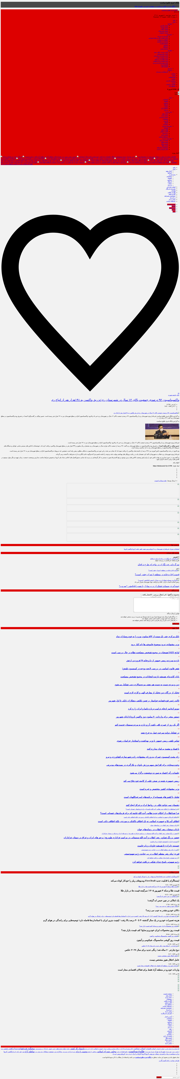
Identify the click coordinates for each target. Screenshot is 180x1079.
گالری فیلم (164, 129)
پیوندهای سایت (163, 137)
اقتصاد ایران (164, 65)
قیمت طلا (165, 145)
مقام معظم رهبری (39, 1051)
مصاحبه (165, 124)
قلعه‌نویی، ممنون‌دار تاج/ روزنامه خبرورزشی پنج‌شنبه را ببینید (134, 158)
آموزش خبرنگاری (166, 1013)
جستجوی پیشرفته (162, 147)
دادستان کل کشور (77, 1049)
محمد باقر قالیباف (71, 1051)
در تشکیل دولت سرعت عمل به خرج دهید (160, 733)
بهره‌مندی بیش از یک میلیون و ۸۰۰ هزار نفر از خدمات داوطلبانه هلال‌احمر (61, 162)
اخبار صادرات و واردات (161, 56)
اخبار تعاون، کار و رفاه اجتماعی (158, 38)
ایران (121, 1049)
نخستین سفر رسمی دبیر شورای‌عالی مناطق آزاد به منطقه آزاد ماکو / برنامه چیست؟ (51, 157)
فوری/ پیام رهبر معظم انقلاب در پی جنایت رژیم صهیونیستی (151, 854)
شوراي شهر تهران (149, 1052)
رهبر (170, 1029)
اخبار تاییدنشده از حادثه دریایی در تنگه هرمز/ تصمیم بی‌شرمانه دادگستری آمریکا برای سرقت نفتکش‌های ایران (80, 158)
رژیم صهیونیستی (39, 1049)
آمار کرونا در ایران (162, 149)
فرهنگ (170, 70)
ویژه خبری (168, 112)
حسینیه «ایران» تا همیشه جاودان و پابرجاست (158, 846)
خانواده (166, 45)
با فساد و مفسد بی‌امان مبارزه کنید (163, 749)
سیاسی (173, 73)
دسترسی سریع (167, 126)
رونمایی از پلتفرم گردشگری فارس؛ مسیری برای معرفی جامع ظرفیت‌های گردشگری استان (119, 160)
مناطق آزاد (172, 86)
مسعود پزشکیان (48, 1052)
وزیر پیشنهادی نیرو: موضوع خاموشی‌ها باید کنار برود (155, 644)
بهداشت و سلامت (162, 41)
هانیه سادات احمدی (160, 481)
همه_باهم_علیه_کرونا (139, 549)
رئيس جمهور (52, 1049)
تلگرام (174, 206)
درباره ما (165, 133)
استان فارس (164, 25)
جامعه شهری (164, 43)
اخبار (174, 22)
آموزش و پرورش (162, 36)
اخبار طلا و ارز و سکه (161, 59)
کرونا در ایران (136, 1054)
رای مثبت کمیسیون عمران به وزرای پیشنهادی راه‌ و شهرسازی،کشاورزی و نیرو (142, 757)
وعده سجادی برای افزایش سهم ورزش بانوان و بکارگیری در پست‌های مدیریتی (142, 765)
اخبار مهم (165, 113)
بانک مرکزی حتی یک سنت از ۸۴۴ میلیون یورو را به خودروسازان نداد (147, 636)
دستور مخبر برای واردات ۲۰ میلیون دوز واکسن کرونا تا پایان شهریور (147, 717)
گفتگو (166, 122)
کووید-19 (115, 1054)
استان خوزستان (163, 31)
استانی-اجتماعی (160, 1049)
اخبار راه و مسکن (162, 54)
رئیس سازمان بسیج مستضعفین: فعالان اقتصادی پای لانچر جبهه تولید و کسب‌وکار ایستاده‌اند (107, 157)
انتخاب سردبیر (163, 117)
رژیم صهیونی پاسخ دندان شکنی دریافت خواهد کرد (155, 862)
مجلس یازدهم (92, 1052)
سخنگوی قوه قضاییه (26, 1049)
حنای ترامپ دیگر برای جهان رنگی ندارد (162, 160)
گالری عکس (164, 131)
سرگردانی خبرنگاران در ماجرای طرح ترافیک (158, 564)
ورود (174, 211)
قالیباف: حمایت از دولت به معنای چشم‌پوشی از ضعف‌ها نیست (156, 157)
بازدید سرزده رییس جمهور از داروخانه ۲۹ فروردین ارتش (152, 660)
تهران (104, 1049)
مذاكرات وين (58, 1052)
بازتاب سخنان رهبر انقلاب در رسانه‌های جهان (158, 829)
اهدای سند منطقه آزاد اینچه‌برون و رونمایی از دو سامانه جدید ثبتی (149, 162)
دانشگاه (165, 47)
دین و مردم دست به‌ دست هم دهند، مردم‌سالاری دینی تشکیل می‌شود (147, 684)
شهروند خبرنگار (171, 189)
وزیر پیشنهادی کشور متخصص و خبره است (159, 789)
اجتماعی (169, 34)
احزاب (174, 82)
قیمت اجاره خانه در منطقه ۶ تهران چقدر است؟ (157, 574)
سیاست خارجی (171, 81)
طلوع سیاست (136, 1051)
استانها (170, 24)
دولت (174, 75)
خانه (174, 20)
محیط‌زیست (164, 49)
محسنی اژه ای (82, 1052)
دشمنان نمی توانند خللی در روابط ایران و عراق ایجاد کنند (152, 805)
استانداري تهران (174, 549)
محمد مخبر (65, 1052)
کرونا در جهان (128, 1054)
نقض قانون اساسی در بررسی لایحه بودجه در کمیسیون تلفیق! (150, 668)
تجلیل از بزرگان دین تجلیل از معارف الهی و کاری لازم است (151, 692)
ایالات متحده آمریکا (128, 1049)
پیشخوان (165, 119)
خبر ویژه (87, 1049)
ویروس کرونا (149, 1054)
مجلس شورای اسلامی (106, 1051)
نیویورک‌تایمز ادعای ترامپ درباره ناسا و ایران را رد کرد (153, 709)
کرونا (143, 1054)
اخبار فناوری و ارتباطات (160, 61)
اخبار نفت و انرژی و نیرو (160, 63)
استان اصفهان (163, 32)
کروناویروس (150, 549)
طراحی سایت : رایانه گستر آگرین (169, 1060)
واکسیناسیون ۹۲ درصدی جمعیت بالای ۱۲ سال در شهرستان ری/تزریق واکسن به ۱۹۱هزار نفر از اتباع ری (115, 400)
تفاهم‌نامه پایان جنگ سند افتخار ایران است (75, 160)
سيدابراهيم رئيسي (10, 1049)
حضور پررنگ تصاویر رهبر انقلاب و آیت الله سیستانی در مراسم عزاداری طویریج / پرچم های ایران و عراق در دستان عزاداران (121, 837)
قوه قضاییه (172, 77)
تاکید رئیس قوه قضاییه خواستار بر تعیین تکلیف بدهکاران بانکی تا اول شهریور (143, 700)
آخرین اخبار (168, 1016)
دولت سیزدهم (61, 1049)
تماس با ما (165, 135)
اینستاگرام (172, 208)
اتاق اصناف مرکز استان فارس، (172, 1049)
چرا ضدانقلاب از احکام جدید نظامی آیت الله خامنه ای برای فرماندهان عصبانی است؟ (139, 813)
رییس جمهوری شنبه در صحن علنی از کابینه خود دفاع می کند (151, 781)
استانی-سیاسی (139, 1049)
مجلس (173, 79)
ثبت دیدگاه (175, 623)
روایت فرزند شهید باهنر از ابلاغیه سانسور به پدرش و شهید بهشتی (107, 162)
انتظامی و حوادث (162, 40)
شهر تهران (168, 1052)
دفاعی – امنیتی (171, 84)
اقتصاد (170, 50)
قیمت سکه (164, 142)
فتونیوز (173, 190)
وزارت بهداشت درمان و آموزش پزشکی (167, 1054)
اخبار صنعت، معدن (162, 57)
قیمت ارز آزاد (164, 140)
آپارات (174, 210)
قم (128, 1051)
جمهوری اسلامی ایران (96, 1049)
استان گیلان (164, 29)
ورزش (170, 68)
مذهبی (166, 106)
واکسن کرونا (128, 549)
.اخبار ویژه (165, 115)
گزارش (165, 121)
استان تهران (164, 27)
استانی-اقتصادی (151, 1049)
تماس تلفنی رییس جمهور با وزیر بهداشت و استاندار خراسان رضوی (148, 741)
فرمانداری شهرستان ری (161, 549)
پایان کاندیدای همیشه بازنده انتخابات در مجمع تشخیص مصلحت (149, 676)
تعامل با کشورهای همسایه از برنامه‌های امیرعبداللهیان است (151, 797)
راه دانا (46, 1049)
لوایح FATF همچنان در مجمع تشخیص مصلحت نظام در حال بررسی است (145, 652)
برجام (118, 1049)
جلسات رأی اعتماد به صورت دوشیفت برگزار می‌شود (154, 773)
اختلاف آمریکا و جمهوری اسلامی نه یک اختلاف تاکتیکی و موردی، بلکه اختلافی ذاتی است (138, 821)
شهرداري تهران (159, 1052)
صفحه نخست (171, 204)
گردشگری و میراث (162, 72)
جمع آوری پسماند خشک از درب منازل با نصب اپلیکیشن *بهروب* (149, 586)
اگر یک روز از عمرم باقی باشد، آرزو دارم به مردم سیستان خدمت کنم (147, 725)
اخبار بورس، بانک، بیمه (161, 52)
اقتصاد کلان (164, 66)
